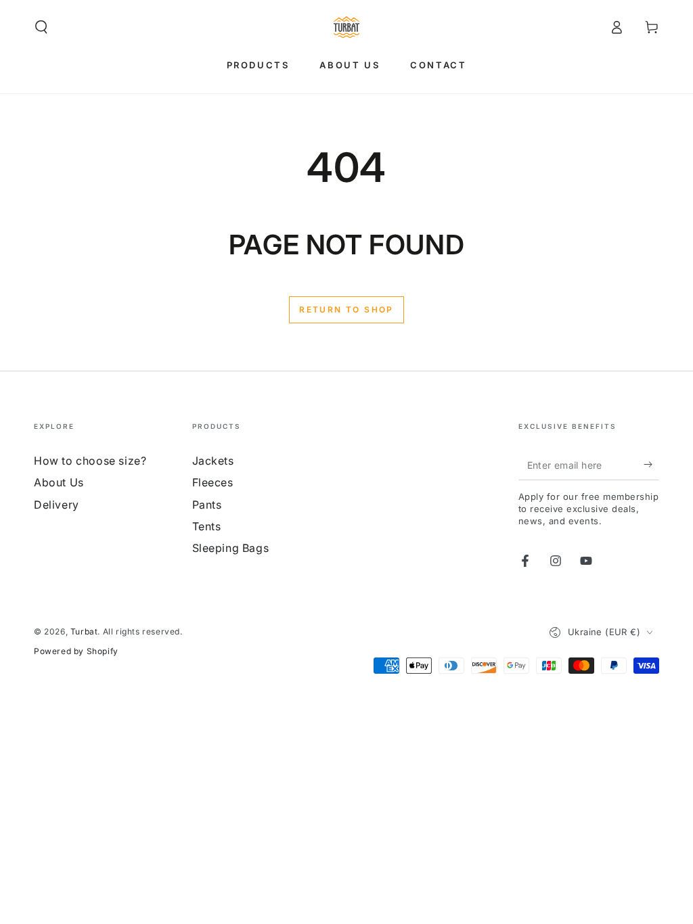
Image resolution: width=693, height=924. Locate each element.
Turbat (84, 631)
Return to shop (346, 309)
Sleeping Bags (230, 548)
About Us (59, 482)
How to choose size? (90, 460)
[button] (41, 27)
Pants (207, 504)
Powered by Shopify (76, 651)
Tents (206, 526)
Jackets (213, 460)
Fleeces (212, 482)
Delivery (56, 504)
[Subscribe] (651, 465)
